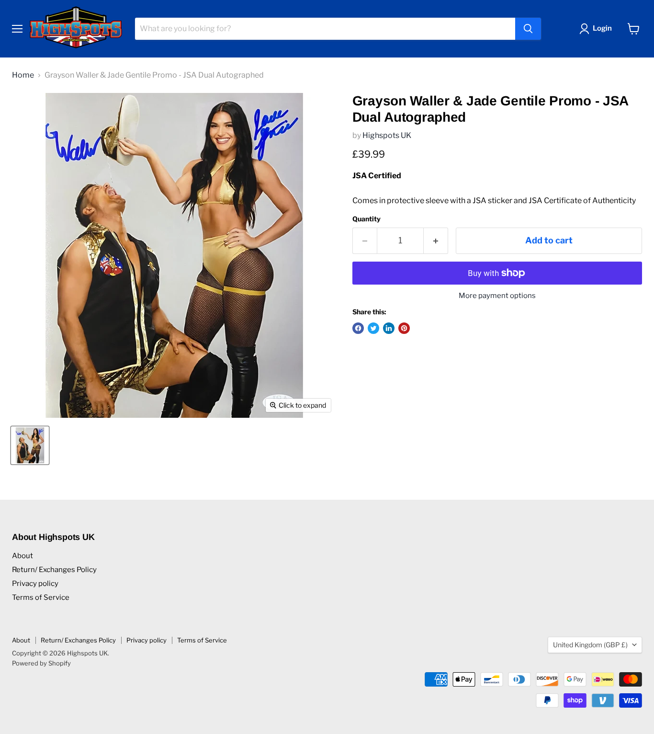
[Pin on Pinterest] (404, 328)
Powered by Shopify (41, 663)
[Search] (528, 29)
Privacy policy (35, 583)
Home (23, 75)
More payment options (497, 296)
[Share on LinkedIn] (389, 328)
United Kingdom (590, 645)
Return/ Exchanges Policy (54, 569)
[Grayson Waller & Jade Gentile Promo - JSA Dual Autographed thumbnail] (30, 445)
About (22, 555)
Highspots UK (386, 135)
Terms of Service (40, 597)
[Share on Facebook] (358, 328)
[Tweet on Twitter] (373, 328)
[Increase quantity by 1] (436, 241)
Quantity (366, 219)
